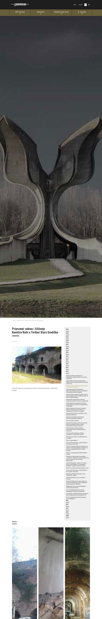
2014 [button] (67, 371)
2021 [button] (67, 344)
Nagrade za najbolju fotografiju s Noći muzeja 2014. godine (75, 474)
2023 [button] (67, 337)
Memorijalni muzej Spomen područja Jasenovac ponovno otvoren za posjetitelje (77, 400)
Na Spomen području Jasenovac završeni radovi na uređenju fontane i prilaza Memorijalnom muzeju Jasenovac (76, 424)
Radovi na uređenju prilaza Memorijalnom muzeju (76, 453)
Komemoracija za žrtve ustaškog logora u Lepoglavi (76, 437)
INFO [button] (75, 4)
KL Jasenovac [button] (82, 12)
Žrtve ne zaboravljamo (72, 440)
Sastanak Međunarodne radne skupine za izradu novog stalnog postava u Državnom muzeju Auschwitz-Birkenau (76, 482)
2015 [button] (67, 367)
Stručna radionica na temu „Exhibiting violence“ (75, 478)
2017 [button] (67, 360)
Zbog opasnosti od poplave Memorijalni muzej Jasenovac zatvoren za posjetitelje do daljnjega (76, 404)
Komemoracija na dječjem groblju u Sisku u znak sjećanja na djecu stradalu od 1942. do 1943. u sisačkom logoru (77, 396)
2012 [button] (67, 504)
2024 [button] (67, 333)
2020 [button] (67, 348)
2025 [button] (67, 329)
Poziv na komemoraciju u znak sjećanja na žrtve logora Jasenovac (76, 443)
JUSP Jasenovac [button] (20, 12)
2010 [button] (67, 512)
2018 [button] (67, 356)
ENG (89, 4)
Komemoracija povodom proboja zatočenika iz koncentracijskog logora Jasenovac (75, 429)
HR (85, 4)
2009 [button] (67, 516)
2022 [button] (67, 341)
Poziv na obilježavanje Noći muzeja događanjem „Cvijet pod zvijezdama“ (75, 490)
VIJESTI (80, 4)
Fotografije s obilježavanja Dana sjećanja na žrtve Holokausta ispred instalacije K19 (77, 494)
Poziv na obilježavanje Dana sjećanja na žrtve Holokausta (76, 497)
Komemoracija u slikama (72, 420)
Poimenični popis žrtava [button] (61, 12)
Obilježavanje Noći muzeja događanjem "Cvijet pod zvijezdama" (76, 486)
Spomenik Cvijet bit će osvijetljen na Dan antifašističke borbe (76, 414)
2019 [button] (67, 352)
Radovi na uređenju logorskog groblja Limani (77, 468)
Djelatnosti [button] (40, 12)
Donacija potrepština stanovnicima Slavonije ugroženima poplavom (75, 417)
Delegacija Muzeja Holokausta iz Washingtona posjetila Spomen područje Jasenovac (76, 377)
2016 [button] (67, 364)
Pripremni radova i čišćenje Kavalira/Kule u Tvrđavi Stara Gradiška (77, 386)
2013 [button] (67, 500)
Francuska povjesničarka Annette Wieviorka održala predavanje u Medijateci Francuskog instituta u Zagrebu (77, 391)
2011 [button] (67, 508)
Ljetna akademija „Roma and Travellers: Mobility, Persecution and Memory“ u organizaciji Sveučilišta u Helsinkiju (76, 409)
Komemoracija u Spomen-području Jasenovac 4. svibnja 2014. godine (75, 433)
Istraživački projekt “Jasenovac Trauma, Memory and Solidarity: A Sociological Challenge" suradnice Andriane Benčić (76, 464)
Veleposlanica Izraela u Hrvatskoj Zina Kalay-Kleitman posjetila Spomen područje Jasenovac (77, 382)
